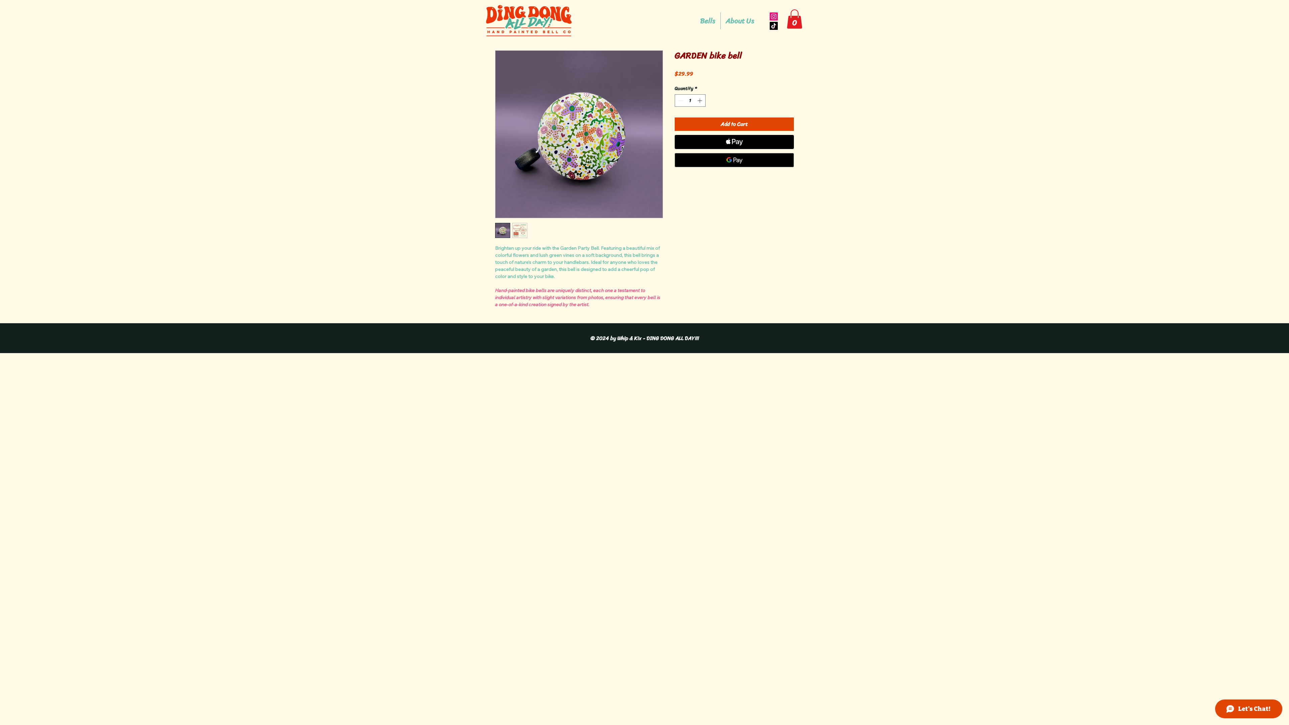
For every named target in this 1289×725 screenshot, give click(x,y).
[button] (794, 19)
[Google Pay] (734, 160)
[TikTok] (774, 26)
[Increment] (700, 100)
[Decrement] (680, 100)
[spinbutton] (690, 100)
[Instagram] (774, 16)
